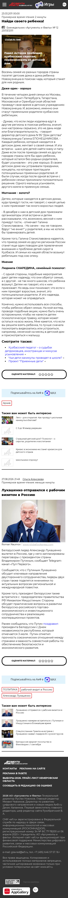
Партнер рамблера (31, 882)
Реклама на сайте (32, 768)
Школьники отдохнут (27, 460)
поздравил (50, 623)
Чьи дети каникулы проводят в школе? (35, 357)
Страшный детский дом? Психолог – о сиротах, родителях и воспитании (35, 440)
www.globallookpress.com (38, 544)
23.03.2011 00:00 (11, 13)
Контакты (10, 768)
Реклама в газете (15, 773)
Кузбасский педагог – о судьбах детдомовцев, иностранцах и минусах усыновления (31, 351)
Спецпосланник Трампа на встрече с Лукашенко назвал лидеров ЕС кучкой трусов (39, 732)
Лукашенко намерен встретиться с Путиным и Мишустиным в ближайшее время (39, 722)
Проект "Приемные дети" (26, 361)
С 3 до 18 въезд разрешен (29, 428)
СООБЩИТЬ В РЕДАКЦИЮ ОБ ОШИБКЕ (27, 785)
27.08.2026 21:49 (11, 479)
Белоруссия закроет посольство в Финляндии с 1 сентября (33, 743)
